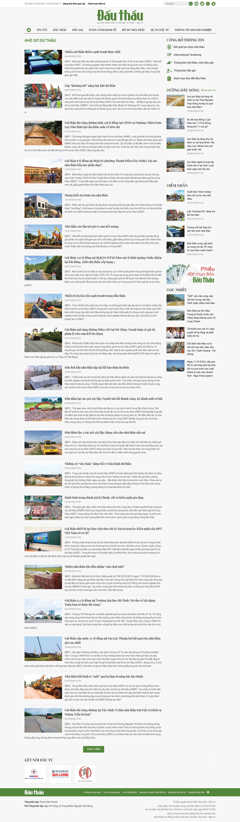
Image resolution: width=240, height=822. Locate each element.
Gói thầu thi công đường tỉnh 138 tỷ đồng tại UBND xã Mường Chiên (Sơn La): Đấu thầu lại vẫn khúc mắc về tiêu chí (113, 125)
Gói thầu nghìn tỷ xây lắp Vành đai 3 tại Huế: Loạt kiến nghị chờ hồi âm (200, 165)
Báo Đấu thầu (120, 17)
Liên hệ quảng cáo (111, 792)
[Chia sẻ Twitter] (202, 4)
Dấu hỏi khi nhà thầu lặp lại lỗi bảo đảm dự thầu (97, 367)
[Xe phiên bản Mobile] (208, 4)
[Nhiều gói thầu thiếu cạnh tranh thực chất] (43, 62)
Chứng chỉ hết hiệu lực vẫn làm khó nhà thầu (199, 229)
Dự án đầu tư (160, 30)
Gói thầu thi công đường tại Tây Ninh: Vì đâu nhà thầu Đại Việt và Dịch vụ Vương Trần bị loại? (113, 712)
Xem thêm (93, 749)
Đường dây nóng (183, 90)
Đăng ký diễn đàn (197, 792)
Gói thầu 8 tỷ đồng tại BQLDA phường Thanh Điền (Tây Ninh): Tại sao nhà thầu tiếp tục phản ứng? (111, 163)
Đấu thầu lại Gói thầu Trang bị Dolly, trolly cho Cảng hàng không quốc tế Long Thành (201, 316)
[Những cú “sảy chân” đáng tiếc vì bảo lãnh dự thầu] (43, 474)
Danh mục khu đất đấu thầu (190, 78)
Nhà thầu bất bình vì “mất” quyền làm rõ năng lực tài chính (104, 676)
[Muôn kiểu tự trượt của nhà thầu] (43, 205)
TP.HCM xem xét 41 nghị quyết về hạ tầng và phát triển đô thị (200, 332)
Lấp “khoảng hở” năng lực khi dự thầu (90, 86)
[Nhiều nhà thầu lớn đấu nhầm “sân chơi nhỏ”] (43, 577)
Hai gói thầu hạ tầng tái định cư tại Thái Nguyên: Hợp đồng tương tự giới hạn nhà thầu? (200, 101)
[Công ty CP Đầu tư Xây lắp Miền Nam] (85, 774)
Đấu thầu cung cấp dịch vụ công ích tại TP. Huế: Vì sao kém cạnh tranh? (200, 247)
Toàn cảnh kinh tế (102, 30)
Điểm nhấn (177, 185)
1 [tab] (214, 760)
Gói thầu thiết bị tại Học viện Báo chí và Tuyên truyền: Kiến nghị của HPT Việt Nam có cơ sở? (113, 531)
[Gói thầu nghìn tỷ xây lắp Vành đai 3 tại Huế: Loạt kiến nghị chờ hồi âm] (175, 166)
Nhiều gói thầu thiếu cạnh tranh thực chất (92, 52)
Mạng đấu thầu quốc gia (74, 3)
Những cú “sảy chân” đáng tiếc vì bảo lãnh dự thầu (98, 464)
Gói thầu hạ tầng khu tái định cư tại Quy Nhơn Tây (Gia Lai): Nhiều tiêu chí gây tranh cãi (200, 144)
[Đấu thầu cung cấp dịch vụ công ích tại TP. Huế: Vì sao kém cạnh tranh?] (175, 247)
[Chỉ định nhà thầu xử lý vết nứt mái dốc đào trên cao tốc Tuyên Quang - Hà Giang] (175, 347)
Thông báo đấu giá (185, 70)
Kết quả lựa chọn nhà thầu (189, 47)
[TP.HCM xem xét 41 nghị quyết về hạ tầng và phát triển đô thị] (175, 333)
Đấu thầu (60, 30)
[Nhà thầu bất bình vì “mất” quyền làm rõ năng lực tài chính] (43, 686)
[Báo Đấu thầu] (34, 792)
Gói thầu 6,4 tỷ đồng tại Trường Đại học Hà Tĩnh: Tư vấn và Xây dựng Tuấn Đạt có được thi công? (110, 602)
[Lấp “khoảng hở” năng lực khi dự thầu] (43, 96)
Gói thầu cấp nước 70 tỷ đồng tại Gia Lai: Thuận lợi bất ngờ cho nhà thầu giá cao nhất (112, 640)
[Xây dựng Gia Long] (60, 774)
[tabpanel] (35, 773)
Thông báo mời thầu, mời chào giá (194, 62)
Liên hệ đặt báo (130, 792)
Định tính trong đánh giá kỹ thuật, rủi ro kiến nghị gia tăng (104, 497)
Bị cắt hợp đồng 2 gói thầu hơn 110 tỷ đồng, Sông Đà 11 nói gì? (199, 123)
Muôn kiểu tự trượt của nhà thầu (86, 195)
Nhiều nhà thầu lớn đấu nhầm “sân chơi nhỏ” (95, 567)
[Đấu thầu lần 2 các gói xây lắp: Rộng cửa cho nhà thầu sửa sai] (43, 443)
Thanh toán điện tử (96, 3)
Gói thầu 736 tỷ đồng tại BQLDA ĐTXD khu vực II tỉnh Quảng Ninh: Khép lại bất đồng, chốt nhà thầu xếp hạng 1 (113, 260)
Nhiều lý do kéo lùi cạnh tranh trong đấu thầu (95, 296)
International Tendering (187, 54)
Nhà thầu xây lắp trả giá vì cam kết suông (92, 226)
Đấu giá (77, 30)
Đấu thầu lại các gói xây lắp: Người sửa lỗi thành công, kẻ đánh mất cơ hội (113, 399)
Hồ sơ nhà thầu (133, 30)
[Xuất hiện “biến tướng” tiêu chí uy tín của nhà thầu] (175, 195)
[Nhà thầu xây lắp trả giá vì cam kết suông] (43, 236)
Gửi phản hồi (210, 90)
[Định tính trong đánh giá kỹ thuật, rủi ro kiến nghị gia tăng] (43, 508)
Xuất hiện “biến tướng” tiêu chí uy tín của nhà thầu (199, 195)
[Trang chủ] (29, 30)
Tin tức (42, 30)
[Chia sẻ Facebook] (196, 4)
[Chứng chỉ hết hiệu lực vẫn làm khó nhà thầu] (175, 231)
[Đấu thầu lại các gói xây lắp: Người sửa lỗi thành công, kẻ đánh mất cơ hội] (43, 409)
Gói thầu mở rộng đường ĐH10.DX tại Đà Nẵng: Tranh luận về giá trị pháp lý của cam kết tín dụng (110, 332)
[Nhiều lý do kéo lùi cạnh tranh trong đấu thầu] (43, 306)
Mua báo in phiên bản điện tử (152, 792)
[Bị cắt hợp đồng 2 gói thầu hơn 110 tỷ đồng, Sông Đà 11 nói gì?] (175, 123)
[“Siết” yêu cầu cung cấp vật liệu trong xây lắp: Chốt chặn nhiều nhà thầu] (175, 300)
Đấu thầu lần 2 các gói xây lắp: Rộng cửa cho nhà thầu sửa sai (105, 432)
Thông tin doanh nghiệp (193, 30)
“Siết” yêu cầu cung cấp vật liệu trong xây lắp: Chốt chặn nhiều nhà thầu (201, 299)
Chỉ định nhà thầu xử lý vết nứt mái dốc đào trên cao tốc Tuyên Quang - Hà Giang (201, 348)
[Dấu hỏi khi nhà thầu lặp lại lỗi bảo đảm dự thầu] (43, 377)
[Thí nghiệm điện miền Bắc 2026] (33, 774)
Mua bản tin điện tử (177, 792)
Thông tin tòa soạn (92, 792)
